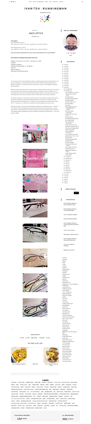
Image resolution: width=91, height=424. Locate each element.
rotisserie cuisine (50, 398)
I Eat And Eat (65, 310)
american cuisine (29, 382)
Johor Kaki (64, 320)
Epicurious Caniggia (67, 295)
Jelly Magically (65, 313)
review (44, 398)
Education (55, 1)
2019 (65, 77)
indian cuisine (56, 389)
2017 (65, 80)
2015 (65, 83)
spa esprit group (59, 403)
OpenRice (64, 272)
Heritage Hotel (68, 137)
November (67, 90)
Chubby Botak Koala (67, 288)
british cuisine (74, 382)
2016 (65, 82)
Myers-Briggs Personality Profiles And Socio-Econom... (71, 108)
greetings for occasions (16, 389)
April (66, 167)
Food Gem (64, 300)
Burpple (64, 276)
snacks (38, 403)
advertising (13, 382)
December (67, 89)
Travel (46, 1)
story (73, 403)
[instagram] (15, 2)
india (50, 389)
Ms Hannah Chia (66, 328)
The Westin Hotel (69, 97)
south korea (51, 403)
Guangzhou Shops (69, 100)
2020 (65, 75)
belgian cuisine (57, 382)
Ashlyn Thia (65, 280)
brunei (17, 384)
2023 (65, 69)
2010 (65, 177)
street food (13, 405)
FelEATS (64, 297)
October (67, 156)
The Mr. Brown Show (67, 354)
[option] (19, 356)
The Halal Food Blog (67, 351)
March (67, 168)
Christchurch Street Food (71, 124)
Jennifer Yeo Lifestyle (67, 315)
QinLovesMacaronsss (67, 339)
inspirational (70, 389)
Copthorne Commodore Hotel (72, 126)
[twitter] (11, 2)
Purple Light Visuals (67, 336)
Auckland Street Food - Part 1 (72, 136)
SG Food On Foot (66, 344)
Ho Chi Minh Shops (69, 120)
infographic (62, 389)
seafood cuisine (71, 398)
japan (42, 391)
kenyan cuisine (60, 391)
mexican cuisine (14, 396)
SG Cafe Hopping (66, 343)
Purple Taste (65, 338)
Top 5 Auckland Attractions (71, 134)
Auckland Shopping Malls (71, 139)
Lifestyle (61, 1)
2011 (65, 175)
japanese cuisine (48, 391)
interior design (14, 391)
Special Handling (69, 103)
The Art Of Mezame (66, 349)
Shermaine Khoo (66, 346)
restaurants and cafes (36, 398)
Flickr (63, 262)
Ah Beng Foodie (65, 277)
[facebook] (10, 2)
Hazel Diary (65, 307)
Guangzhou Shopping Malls (71, 98)
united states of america (72, 405)
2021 (65, 73)
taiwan (34, 405)
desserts (52, 384)
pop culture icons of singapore (18, 398)
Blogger (64, 261)
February (67, 170)
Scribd (63, 264)
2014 (65, 85)
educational (68, 384)
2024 (65, 68)
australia (44, 382)
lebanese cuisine (75, 391)
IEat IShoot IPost (66, 312)
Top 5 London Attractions (71, 147)
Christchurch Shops (69, 129)
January (67, 172)
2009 (65, 179)
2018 (65, 78)
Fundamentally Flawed (67, 303)
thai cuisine (46, 405)
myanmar (39, 396)
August (67, 160)
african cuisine (21, 382)
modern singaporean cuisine (26, 396)
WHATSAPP (42, 337)
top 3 (57, 405)
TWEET (28, 337)
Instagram (64, 259)
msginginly (64, 330)
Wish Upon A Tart (66, 356)
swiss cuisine (29, 405)
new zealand (45, 396)
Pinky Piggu (65, 334)
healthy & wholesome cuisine (41, 389)
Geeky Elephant (65, 305)
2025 (65, 66)
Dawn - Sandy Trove (67, 292)
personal (60, 396)
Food (50, 1)
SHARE (22, 337)
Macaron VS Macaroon (70, 102)
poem (71, 396)
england (74, 384)
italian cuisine (22, 391)
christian (42, 384)
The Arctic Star (65, 348)
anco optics (34, 30)
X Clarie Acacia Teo (66, 359)
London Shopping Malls (70, 153)
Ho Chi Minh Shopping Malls (71, 118)
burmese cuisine (23, 384)
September (68, 158)
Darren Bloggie (65, 290)
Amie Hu (64, 279)
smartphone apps (32, 403)
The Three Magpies (69, 142)
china (29, 384)
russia (57, 398)
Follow (70, 55)
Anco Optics (68, 105)
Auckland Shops (68, 140)
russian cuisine (63, 398)
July (66, 161)
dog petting (57, 384)
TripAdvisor (65, 271)
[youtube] (13, 2)
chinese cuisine (35, 384)
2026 (65, 64)
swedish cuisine (21, 405)
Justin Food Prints (66, 323)
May (66, 165)
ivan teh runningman (34, 391)
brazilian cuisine (65, 382)
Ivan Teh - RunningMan (38, 1)
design (47, 384)
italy (28, 391)
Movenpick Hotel (69, 117)
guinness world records (29, 389)
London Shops (68, 155)
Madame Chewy (66, 327)
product (28, 398)
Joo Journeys (65, 322)
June (66, 163)
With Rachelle (65, 358)
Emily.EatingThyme (66, 293)
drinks (63, 384)
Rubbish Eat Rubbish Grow (68, 341)
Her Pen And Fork (66, 308)
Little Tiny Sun (65, 325)
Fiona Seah (64, 298)
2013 (65, 87)
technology (40, 405)
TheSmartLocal (65, 274)
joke (54, 391)
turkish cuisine (62, 405)
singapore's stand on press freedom (19, 403)
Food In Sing (65, 302)
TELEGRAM (35, 337)
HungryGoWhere (66, 269)
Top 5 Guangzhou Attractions (72, 92)
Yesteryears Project (66, 361)
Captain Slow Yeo (66, 287)
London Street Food (69, 148)
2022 (65, 71)
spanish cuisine (67, 403)
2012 (65, 174)
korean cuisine (67, 391)
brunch (13, 384)
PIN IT (49, 337)
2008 (65, 181)
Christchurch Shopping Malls (72, 128)
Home (30, 1)
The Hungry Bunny (66, 353)
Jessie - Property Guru (67, 318)
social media (44, 403)
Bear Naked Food (66, 282)
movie (34, 396)
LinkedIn (64, 267)
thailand (52, 405)
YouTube (64, 266)
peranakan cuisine (53, 396)
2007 (65, 182)
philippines (66, 396)
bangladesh (50, 382)
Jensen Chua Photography (68, 317)
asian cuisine (37, 382)
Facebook (64, 257)
